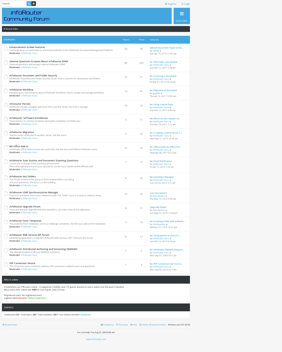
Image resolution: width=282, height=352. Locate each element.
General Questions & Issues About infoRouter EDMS (38, 61)
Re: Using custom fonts (161, 104)
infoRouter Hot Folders (22, 176)
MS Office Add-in (18, 146)
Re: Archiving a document (163, 76)
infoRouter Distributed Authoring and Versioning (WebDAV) (43, 249)
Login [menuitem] (187, 3)
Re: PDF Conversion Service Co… (166, 263)
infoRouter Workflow (21, 89)
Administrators (19, 298)
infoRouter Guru (29, 53)
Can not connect (158, 192)
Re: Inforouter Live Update (163, 61)
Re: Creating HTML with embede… (167, 221)
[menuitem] (152, 324)
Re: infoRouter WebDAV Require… (167, 249)
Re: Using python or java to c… (165, 235)
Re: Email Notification (161, 161)
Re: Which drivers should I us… (165, 118)
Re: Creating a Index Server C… (166, 132)
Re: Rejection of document (163, 90)
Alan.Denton (159, 195)
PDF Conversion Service (22, 263)
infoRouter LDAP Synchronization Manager (33, 192)
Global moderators (37, 298)
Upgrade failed (158, 207)
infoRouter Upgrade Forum (24, 206)
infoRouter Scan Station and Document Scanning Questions (43, 160)
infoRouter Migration (21, 132)
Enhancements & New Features (27, 47)
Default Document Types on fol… (166, 47)
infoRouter (9, 39)
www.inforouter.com (96, 339)
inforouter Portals (19, 103)
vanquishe (85, 314)
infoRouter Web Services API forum (29, 234)
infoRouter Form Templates (25, 220)
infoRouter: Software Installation (28, 118)
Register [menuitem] (172, 3)
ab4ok (156, 50)
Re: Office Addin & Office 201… (166, 146)
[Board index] (27, 15)
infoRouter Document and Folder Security (33, 75)
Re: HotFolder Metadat (161, 177)
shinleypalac (159, 224)
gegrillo (156, 93)
